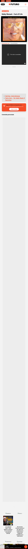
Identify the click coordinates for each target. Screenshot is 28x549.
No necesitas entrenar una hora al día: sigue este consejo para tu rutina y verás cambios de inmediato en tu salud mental (19, 531)
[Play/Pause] (25, 546)
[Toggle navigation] (25, 4)
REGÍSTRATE (9, 1)
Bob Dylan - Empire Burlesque (12, 96)
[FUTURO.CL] (14, 4)
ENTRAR (3, 1)
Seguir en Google (14, 109)
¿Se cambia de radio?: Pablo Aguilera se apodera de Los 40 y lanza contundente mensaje (8, 530)
